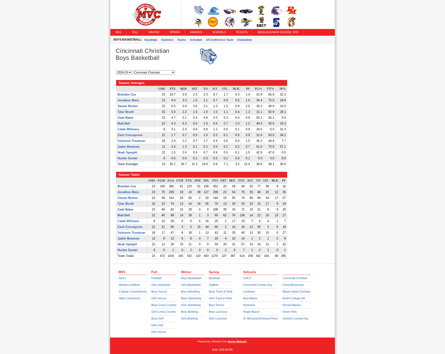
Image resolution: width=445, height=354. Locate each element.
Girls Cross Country (163, 311)
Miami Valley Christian (297, 291)
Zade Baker (126, 117)
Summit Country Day (295, 318)
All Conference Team (219, 39)
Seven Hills (290, 311)
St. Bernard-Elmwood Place (260, 318)
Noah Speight (127, 152)
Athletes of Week (129, 285)
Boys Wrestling (190, 291)
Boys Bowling (189, 311)
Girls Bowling (189, 318)
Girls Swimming (191, 305)
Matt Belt (124, 123)
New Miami (250, 298)
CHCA (247, 278)
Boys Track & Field (220, 291)
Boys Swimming (191, 298)
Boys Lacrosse (218, 311)
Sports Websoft (237, 341)
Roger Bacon (251, 311)
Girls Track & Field (220, 298)
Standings (150, 39)
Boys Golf (157, 318)
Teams (181, 39)
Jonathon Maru (128, 100)
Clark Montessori (293, 285)
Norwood (249, 305)
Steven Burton (128, 106)
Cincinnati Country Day (257, 285)
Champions (244, 39)
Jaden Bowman (129, 146)
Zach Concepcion (130, 135)
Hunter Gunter (128, 158)
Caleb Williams (128, 129)
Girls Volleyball (160, 285)
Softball (213, 285)
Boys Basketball (191, 278)
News (122, 278)
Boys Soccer (159, 291)
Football (156, 278)
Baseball (214, 278)
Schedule (196, 39)
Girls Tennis (158, 332)
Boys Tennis (216, 305)
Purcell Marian (292, 305)
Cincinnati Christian (295, 278)
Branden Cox (127, 94)
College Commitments (133, 291)
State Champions (129, 298)
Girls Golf (157, 325)
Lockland (249, 291)
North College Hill (294, 298)
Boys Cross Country (163, 305)
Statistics (167, 39)
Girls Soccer (159, 298)
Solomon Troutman (131, 141)
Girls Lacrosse (218, 318)
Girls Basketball (191, 285)
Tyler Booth (126, 112)
